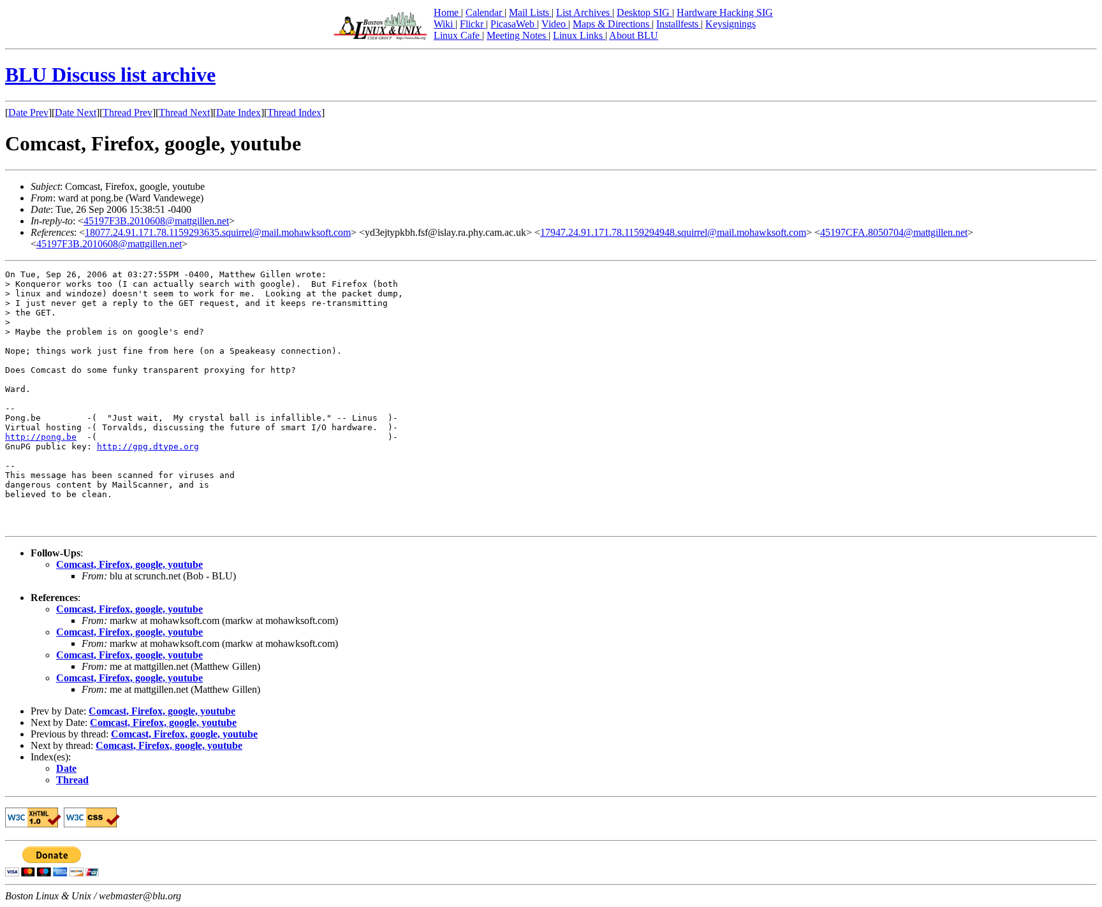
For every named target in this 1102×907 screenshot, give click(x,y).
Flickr (473, 23)
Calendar (485, 12)
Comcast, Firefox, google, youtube (129, 564)
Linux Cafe (458, 35)
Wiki (444, 23)
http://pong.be (41, 437)
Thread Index (294, 112)
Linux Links (579, 35)
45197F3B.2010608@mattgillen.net (156, 220)
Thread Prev (127, 112)
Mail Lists (530, 12)
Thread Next (184, 112)
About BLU (633, 35)
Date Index (238, 112)
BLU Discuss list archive (110, 74)
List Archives (584, 12)
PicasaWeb (513, 23)
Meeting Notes (517, 35)
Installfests (678, 23)
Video (554, 23)
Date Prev (28, 112)
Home (447, 12)
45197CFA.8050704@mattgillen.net (893, 232)
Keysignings (730, 23)
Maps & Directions (612, 23)
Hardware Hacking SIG (725, 12)
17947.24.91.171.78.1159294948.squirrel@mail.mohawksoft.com (673, 232)
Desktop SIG (644, 12)
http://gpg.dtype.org (148, 446)
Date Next (75, 112)
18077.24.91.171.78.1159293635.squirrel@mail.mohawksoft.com (218, 232)
